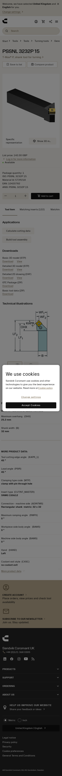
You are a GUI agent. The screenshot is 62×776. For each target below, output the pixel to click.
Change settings (31, 397)
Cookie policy (45, 388)
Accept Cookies (31, 405)
